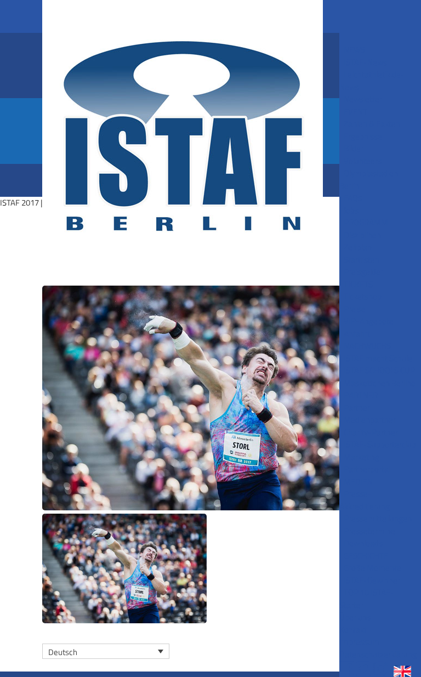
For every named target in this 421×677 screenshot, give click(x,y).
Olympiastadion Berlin (368, 179)
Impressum (359, 641)
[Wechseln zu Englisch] (405, 669)
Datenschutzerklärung (378, 654)
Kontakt (353, 629)
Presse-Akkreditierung (364, 500)
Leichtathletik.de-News (372, 80)
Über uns (355, 617)
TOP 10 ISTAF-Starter (366, 598)
